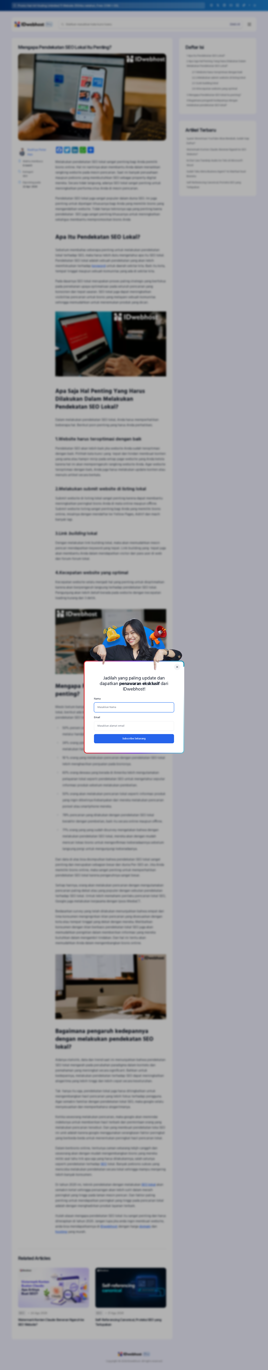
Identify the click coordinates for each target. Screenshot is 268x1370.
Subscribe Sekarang (134, 738)
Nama (97, 699)
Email (97, 717)
